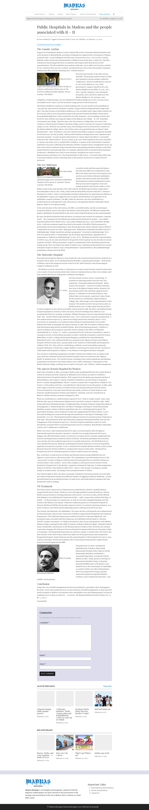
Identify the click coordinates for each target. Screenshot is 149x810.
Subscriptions (104, 14)
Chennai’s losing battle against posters (44, 711)
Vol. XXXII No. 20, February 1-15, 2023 (89, 39)
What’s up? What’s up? (83, 754)
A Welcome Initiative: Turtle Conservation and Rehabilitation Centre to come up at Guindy (64, 714)
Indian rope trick (102, 753)
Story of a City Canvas (62, 754)
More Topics (71, 14)
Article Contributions (88, 14)
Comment (44, 623)
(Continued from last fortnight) (49, 44)
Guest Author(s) (44, 39)
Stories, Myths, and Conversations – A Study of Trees (45, 755)
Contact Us (95, 793)
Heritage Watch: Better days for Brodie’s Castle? (82, 711)
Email (43, 664)
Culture (60, 14)
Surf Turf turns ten (102, 709)
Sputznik (95, 807)
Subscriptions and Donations (102, 788)
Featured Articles (64, 39)
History (51, 14)
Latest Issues (39, 14)
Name (43, 655)
